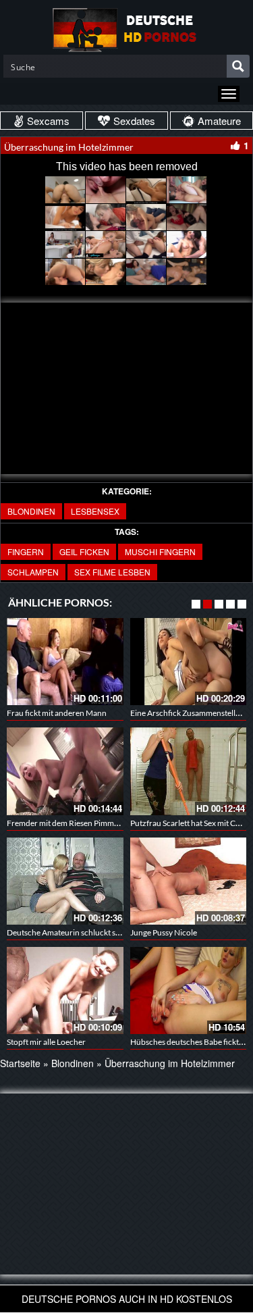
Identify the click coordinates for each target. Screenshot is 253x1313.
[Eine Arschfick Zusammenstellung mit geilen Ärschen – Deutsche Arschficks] (188, 661)
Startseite (20, 1063)
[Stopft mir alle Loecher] (65, 990)
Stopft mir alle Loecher (46, 1042)
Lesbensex (95, 511)
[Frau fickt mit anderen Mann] (65, 661)
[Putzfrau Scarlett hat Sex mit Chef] (188, 771)
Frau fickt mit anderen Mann (57, 713)
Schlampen (33, 571)
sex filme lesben (112, 571)
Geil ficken (84, 551)
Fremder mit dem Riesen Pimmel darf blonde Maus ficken (106, 823)
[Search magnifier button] (238, 66)
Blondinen (31, 511)
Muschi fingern (160, 551)
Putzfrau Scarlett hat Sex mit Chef (188, 823)
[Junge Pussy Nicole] (188, 881)
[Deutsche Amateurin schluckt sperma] (65, 881)
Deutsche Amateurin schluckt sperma (72, 932)
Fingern (25, 551)
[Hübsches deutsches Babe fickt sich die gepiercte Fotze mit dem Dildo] (188, 990)
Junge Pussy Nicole (163, 932)
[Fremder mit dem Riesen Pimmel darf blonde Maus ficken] (65, 771)
